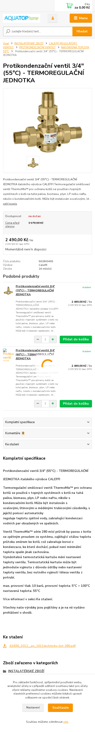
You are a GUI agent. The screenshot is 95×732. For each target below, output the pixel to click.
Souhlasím (60, 707)
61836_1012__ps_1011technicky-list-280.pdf (42, 646)
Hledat (82, 31)
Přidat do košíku (76, 339)
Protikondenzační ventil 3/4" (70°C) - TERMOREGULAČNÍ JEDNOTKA (35, 290)
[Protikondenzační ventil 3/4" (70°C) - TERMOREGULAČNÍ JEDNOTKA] (8, 290)
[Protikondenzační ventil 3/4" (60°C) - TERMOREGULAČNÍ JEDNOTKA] (8, 354)
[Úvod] (21, 18)
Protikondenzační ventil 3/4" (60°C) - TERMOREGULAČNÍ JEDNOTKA (35, 354)
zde (65, 722)
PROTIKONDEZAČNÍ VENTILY (37, 47)
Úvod (6, 43)
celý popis (10, 204)
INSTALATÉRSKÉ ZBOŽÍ (28, 43)
